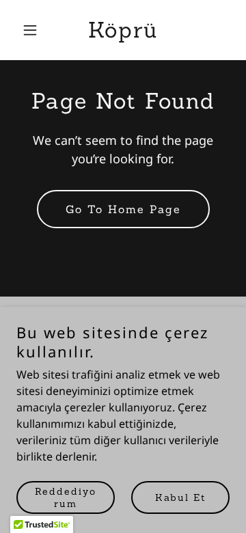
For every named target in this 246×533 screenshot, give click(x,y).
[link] (123, 33)
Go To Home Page (123, 209)
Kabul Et (180, 497)
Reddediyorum (65, 497)
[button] (32, 30)
